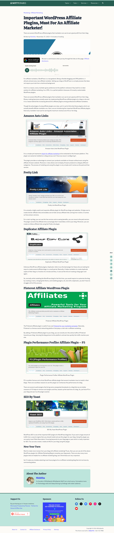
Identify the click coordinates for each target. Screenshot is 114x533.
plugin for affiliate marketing (50, 154)
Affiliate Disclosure (35, 529)
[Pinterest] (111, 267)
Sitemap (56, 529)
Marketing (27, 13)
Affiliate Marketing (37, 13)
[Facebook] (111, 264)
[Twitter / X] (111, 260)
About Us (14, 529)
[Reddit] (111, 271)
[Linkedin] (111, 256)
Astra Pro (91, 530)
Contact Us (23, 529)
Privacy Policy (47, 529)
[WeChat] (111, 278)
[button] (70, 3)
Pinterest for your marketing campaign (66, 326)
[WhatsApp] (111, 274)
